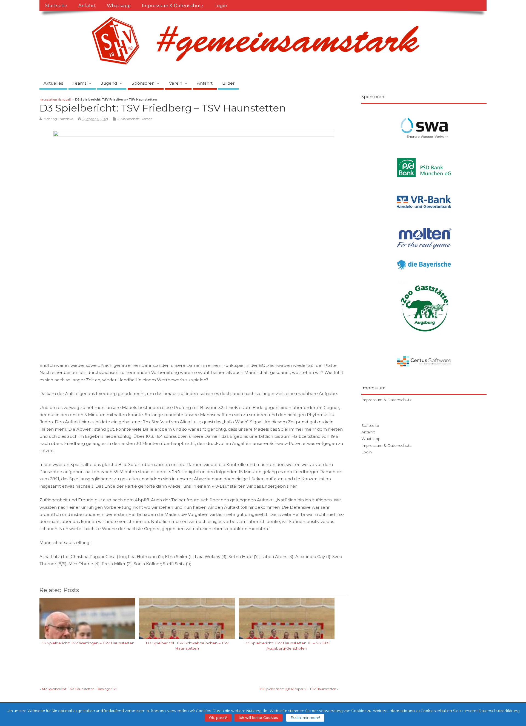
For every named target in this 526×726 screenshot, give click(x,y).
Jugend (109, 83)
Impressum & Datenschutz (173, 5)
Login (221, 5)
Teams (79, 83)
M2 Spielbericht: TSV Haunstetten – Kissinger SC (79, 689)
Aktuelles (53, 83)
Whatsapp (119, 5)
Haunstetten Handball (55, 99)
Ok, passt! (218, 717)
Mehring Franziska (58, 119)
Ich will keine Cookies (258, 717)
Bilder (228, 83)
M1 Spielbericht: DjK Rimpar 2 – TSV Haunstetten (297, 689)
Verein (175, 83)
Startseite (56, 5)
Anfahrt (87, 5)
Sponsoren (143, 83)
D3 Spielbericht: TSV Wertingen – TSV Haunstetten (87, 643)
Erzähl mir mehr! (305, 717)
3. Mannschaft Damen (135, 119)
